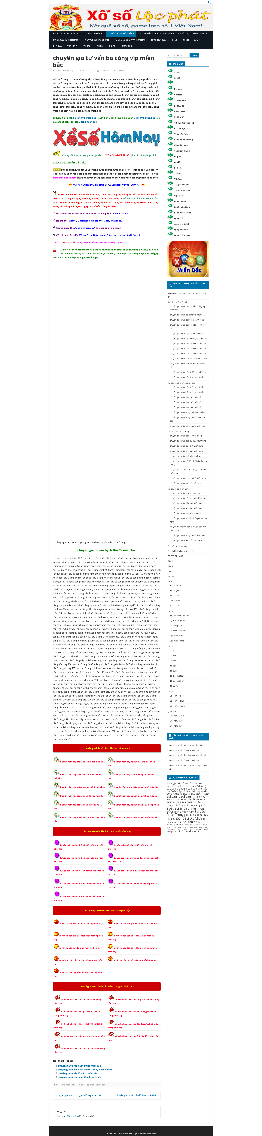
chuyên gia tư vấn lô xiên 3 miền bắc (186, 402)
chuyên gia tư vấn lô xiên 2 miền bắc (186, 397)
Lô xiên (177, 162)
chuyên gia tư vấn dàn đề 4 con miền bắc (188, 343)
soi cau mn (189, 796)
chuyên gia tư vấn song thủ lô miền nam (188, 535)
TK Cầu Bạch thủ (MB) (184, 123)
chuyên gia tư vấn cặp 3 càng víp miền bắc (188, 338)
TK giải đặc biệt (181, 184)
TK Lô (100, 46)
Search (194, 55)
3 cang (171, 783)
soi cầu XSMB (188, 818)
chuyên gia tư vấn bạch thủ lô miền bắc (79, 1065)
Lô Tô (112, 46)
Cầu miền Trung (182, 151)
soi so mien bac (192, 829)
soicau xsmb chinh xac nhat (189, 799)
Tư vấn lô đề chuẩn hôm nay (129, 40)
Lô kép (177, 167)
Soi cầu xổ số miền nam (65, 40)
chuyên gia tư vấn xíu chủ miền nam (186, 540)
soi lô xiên (204, 827)
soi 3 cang (173, 793)
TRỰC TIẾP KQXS (159, 40)
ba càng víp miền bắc (84, 117)
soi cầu (187, 802)
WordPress (151, 1134)
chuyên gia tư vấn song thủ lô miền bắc (187, 426)
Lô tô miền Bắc (181, 201)
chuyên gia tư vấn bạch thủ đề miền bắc (106, 550)
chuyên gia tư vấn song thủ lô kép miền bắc (78, 1095)
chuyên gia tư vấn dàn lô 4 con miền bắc (188, 377)
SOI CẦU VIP (174, 802)
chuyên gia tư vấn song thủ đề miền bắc (79, 1077)
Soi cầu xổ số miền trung (191, 33)
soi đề (201, 829)
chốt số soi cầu (184, 783)
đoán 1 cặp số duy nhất (186, 831)
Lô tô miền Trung (182, 212)
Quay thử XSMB (181, 224)
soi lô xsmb (171, 829)
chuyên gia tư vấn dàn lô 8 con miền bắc (136, 1095)
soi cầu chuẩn (181, 805)
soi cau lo (173, 796)
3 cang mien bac (88, 121)
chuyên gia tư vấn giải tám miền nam (186, 508)
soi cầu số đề (191, 814)
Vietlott (72, 46)
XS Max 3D (179, 117)
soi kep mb (174, 825)
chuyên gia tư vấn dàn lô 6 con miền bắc (188, 387)
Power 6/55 (179, 111)
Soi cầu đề (190, 822)
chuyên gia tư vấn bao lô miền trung (186, 435)
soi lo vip (188, 827)
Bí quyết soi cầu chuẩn (96, 40)
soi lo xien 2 (195, 827)
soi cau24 (204, 794)
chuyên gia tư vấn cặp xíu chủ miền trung (188, 440)
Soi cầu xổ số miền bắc (120, 33)
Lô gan (177, 156)
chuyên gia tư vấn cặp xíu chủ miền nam (187, 498)
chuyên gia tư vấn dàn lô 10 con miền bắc (188, 372)
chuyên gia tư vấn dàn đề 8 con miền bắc (188, 353)
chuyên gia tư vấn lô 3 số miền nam (185, 513)
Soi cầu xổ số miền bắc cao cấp (155, 33)
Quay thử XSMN (182, 235)
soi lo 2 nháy (184, 825)
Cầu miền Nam (181, 145)
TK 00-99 (178, 196)
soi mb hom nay (181, 829)
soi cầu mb (176, 808)
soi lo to (192, 825)
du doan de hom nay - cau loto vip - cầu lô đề (75, 70)
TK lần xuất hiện (182, 190)
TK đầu (177, 173)
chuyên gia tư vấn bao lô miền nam (185, 493)
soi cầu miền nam (183, 812)
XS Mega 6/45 (180, 100)
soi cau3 (183, 794)
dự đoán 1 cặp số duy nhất (191, 788)
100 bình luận (119, 70)
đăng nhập (72, 1116)
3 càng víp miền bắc (144, 117)
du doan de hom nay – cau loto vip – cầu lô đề (78, 33)
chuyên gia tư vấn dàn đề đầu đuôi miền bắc (187, 755)
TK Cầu (86, 46)
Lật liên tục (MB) (182, 128)
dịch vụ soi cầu (185, 786)
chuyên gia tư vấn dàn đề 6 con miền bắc (188, 348)
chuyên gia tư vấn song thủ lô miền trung (188, 478)
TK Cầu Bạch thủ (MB (179, 615)
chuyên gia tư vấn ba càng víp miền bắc (187, 314)
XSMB (175, 40)
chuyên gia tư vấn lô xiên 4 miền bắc (77, 1073)
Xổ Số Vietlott (176, 585)
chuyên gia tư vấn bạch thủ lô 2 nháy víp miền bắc (85, 1069)
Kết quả (57, 46)
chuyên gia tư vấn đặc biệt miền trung (186, 446)
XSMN (186, 40)
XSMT (197, 40)
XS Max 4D (179, 106)
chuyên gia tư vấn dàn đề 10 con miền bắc (188, 358)
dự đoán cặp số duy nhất (181, 791)
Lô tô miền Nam (182, 207)
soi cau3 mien (194, 794)
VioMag (115, 1134)
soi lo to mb (201, 825)
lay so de (202, 791)
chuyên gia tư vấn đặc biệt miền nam (186, 503)
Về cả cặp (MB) (181, 134)
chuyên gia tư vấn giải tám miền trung (186, 451)
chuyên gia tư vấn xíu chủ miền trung (186, 483)
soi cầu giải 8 (197, 805)
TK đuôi (178, 179)
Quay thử (127, 46)
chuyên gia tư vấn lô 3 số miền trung (186, 456)
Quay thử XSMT (182, 229)
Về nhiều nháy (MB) (183, 139)
